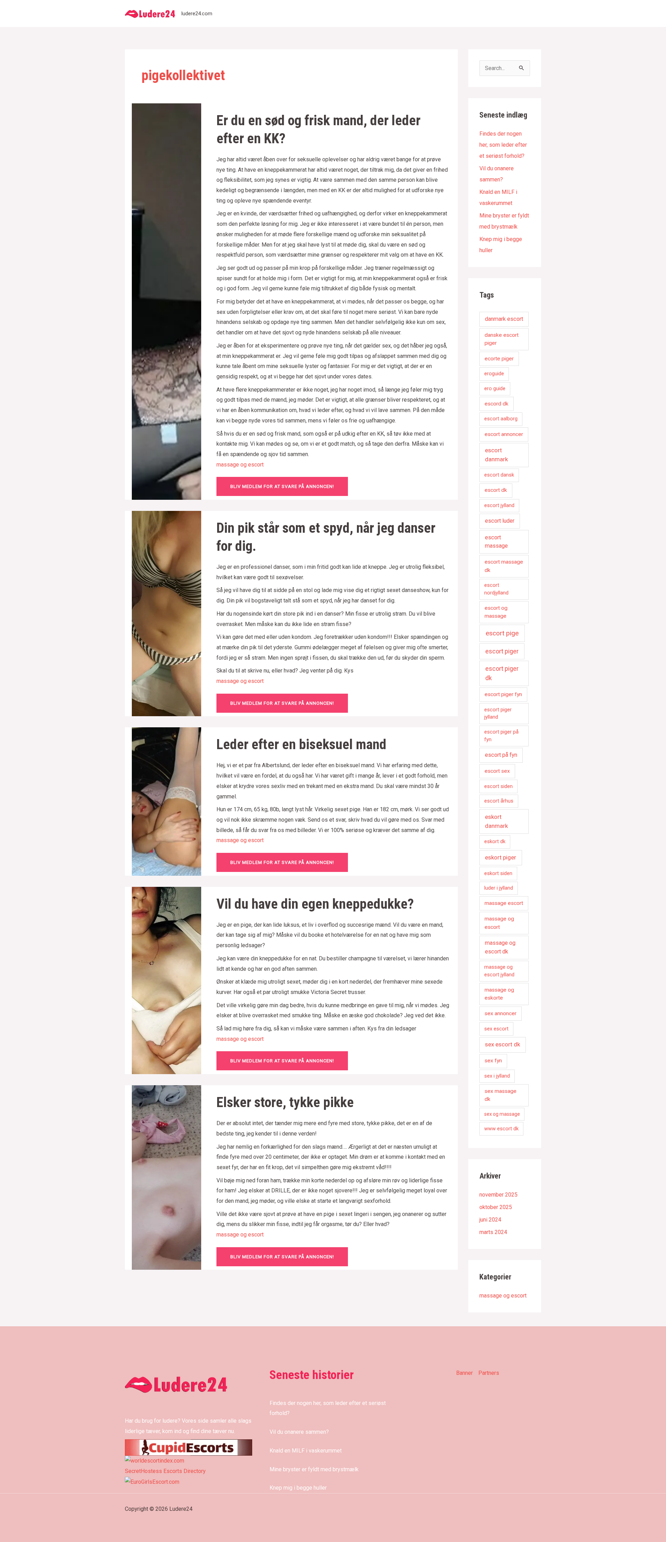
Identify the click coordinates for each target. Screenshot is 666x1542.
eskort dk (494, 841)
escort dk (496, 490)
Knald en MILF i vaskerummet (306, 1450)
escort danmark (496, 455)
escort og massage (496, 612)
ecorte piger (499, 358)
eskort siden (498, 873)
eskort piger (500, 857)
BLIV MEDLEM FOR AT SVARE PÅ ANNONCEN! (282, 486)
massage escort (504, 903)
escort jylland (499, 505)
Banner (464, 1373)
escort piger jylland (498, 713)
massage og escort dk (500, 947)
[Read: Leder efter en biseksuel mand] (166, 801)
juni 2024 (490, 1219)
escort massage (496, 541)
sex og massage (502, 1114)
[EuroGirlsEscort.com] (152, 1481)
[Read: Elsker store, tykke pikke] (166, 1177)
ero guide (494, 388)
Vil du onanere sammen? (299, 1432)
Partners (488, 1373)
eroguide (494, 373)
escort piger (502, 651)
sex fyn (493, 1060)
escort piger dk (502, 673)
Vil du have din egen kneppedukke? (315, 904)
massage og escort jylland (499, 971)
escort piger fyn (503, 694)
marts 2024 (493, 1232)
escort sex (497, 771)
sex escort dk (502, 1044)
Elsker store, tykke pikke (285, 1102)
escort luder (499, 520)
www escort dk (501, 1128)
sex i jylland (497, 1076)
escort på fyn (501, 755)
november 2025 (498, 1194)
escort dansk (499, 475)
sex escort (496, 1029)
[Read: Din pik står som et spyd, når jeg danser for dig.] (166, 613)
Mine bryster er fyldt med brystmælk (314, 1469)
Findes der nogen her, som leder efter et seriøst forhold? (503, 144)
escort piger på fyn (501, 736)
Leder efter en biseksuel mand (301, 744)
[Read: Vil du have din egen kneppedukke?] (166, 980)
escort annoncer (504, 434)
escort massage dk (504, 566)
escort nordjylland (496, 589)
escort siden (498, 786)
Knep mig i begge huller (298, 1487)
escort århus (498, 801)
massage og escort (240, 464)
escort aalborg (501, 419)
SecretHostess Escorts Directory (165, 1471)
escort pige (502, 633)
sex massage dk (500, 1095)
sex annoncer (500, 1013)
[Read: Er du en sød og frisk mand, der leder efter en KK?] (166, 301)
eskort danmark (496, 821)
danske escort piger (502, 339)
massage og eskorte (499, 994)
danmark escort (504, 319)
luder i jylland (498, 888)
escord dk (497, 404)
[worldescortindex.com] (154, 1460)
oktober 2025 (495, 1207)
